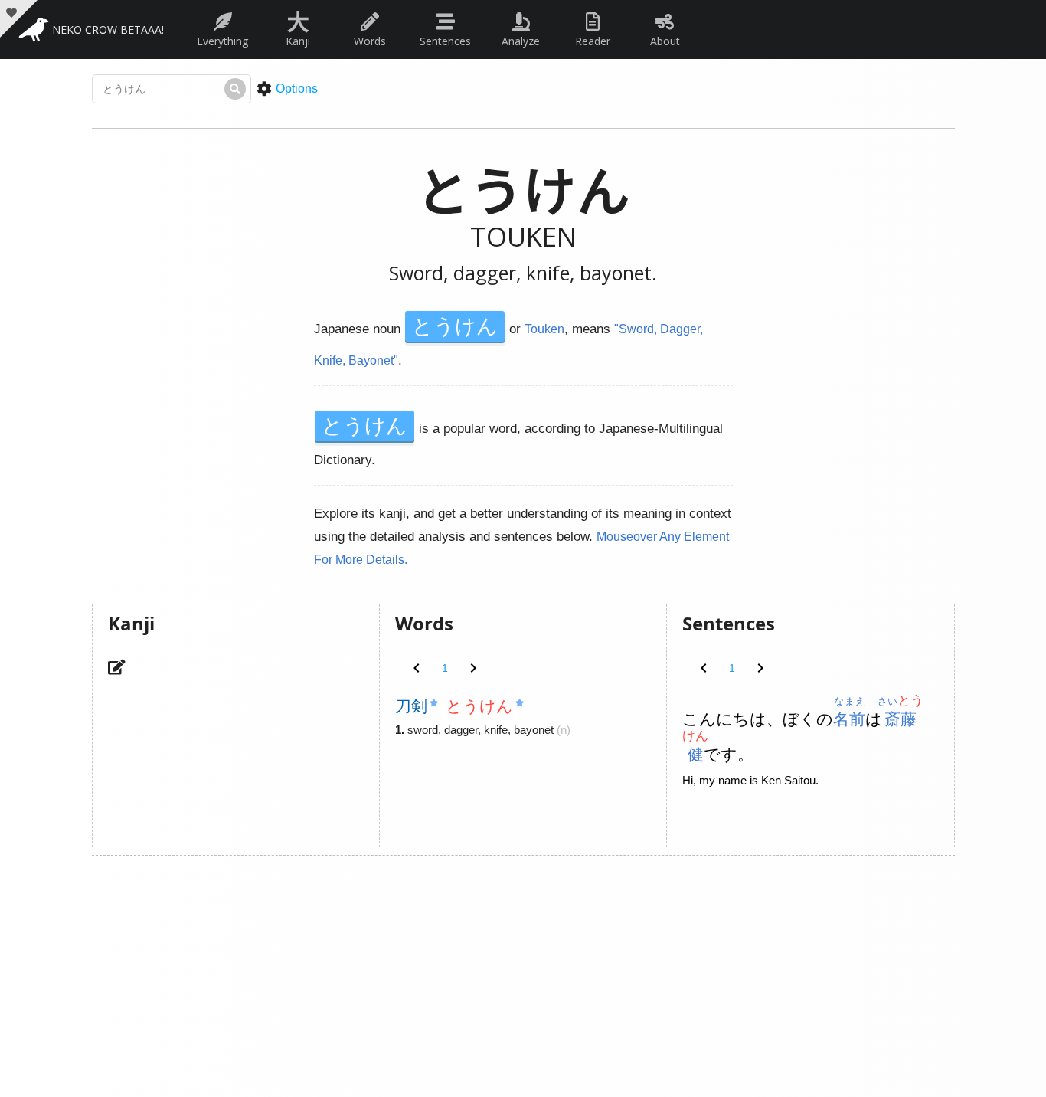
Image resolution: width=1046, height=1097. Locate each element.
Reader (592, 41)
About (665, 41)
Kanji (298, 26)
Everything (222, 41)
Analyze (521, 41)
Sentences (445, 41)
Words (370, 41)
